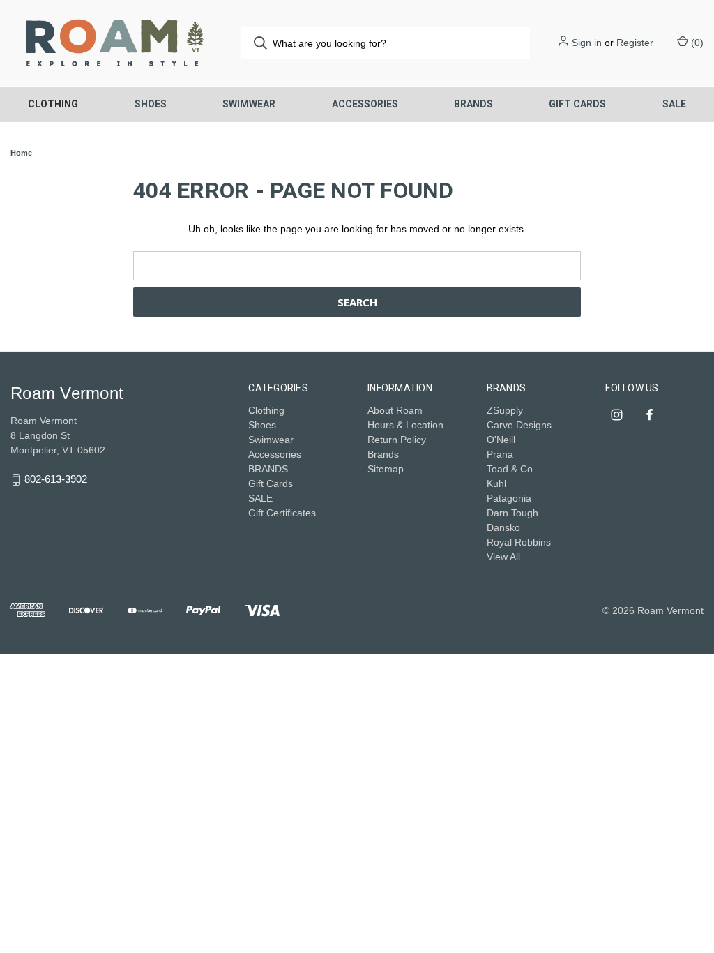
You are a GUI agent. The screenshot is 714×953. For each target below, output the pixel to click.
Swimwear (248, 104)
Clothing (53, 104)
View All (503, 556)
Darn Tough (512, 512)
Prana (500, 454)
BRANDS (473, 104)
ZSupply (505, 410)
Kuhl (496, 483)
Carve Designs (519, 424)
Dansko (503, 527)
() (696, 42)
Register (634, 42)
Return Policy (396, 439)
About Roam (395, 410)
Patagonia (509, 498)
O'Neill (501, 439)
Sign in (587, 42)
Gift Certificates (282, 512)
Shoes (151, 104)
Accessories (365, 104)
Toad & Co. (511, 468)
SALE (674, 104)
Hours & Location (405, 424)
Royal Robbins (519, 542)
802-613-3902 (55, 480)
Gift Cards (577, 104)
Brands (383, 454)
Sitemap (385, 468)
